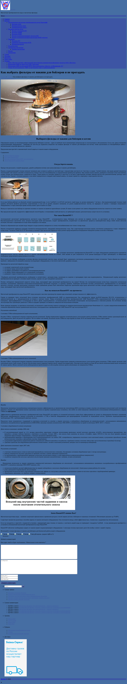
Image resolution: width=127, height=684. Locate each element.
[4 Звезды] (25, 534)
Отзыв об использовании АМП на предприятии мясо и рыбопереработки (31, 68)
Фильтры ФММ (17, 32)
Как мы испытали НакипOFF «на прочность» (18, 159)
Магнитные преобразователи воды (19, 630)
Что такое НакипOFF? (11, 157)
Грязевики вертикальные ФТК (21, 42)
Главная (6, 19)
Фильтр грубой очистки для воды (18, 599)
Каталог (7, 21)
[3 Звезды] (18, 534)
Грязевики (11, 39)
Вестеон (12, 9)
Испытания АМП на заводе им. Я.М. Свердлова (23, 64)
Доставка (7, 56)
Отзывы (7, 61)
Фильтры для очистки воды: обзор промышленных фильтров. (27, 596)
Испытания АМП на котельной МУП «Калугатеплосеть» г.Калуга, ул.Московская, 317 (35, 66)
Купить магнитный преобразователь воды (21, 594)
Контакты (7, 57)
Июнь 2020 (11, 619)
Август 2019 (12, 620)
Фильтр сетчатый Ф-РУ (19, 31)
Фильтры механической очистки (18, 633)
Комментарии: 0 (10, 78)
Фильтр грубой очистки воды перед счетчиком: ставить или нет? (28, 598)
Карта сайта (8, 59)
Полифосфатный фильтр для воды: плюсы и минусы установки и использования (44, 607)
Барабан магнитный (18, 49)
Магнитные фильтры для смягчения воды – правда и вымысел (38, 606)
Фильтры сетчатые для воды (17, 593)
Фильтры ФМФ (17, 34)
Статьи (6, 54)
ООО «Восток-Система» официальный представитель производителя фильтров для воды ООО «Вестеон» (42, 62)
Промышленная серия (19, 26)
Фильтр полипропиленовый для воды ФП (25, 36)
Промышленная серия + (19, 27)
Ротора (10, 51)
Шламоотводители (18, 44)
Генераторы (12, 52)
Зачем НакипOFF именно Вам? (14, 160)
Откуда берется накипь (11, 155)
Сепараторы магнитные (15, 47)
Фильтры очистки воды (15, 29)
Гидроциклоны (13, 46)
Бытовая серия (16, 24)
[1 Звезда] (4, 534)
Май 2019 (11, 624)
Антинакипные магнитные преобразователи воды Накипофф (27, 22)
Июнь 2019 (11, 622)
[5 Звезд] (32, 534)
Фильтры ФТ (16, 41)
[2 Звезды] (11, 534)
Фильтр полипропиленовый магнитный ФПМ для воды (30, 37)
